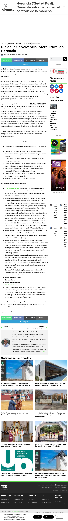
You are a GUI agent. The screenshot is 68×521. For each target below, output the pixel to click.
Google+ (44, 351)
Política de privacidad (46, 512)
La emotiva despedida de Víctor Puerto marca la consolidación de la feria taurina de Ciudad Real (50, 475)
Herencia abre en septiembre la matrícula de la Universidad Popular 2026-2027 (16, 474)
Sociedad (27, 44)
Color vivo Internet (15, 511)
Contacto (55, 490)
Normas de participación (58, 512)
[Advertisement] (34, 27)
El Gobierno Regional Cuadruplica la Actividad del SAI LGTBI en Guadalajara (15, 384)
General (11, 44)
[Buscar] (65, 59)
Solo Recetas (31, 499)
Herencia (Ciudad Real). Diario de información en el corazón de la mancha (38, 7)
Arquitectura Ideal (5, 502)
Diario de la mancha (61, 485)
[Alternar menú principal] (64, 7)
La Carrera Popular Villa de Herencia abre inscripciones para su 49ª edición (50, 445)
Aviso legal (37, 512)
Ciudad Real (58, 501)
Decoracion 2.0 (5, 499)
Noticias (19, 44)
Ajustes (59, 517)
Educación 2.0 (45, 499)
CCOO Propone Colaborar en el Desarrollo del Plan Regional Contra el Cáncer (50, 384)
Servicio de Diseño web (60, 487)
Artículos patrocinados (46, 487)
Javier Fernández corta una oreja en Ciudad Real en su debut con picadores (15, 414)
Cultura (4, 44)
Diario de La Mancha (60, 504)
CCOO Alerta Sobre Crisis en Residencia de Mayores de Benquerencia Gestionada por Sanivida (50, 415)
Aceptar (37, 517)
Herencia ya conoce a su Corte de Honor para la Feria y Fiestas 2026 (16, 445)
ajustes (23, 519)
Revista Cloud (18, 502)
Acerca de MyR (63, 490)
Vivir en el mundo (32, 502)
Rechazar (48, 517)
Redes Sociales (19, 499)
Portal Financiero (46, 502)
